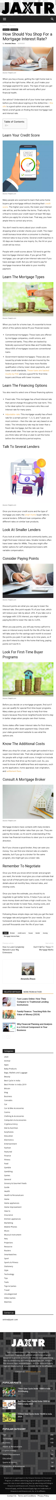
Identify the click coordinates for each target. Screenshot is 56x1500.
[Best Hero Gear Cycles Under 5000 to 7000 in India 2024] (9, 1404)
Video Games (9, 1298)
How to (7, 1211)
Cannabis (8, 1100)
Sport (6, 1258)
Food (6, 1163)
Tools (6, 1282)
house (31, 933)
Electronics (9, 1140)
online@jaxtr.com (33, 1371)
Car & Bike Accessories (14, 1108)
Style (6, 1270)
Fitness (7, 1159)
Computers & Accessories (15, 1120)
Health (7, 1191)
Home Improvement (12, 1207)
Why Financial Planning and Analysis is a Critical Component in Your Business (34, 1027)
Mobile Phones (10, 1227)
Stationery (8, 1266)
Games (7, 1175)
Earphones (9, 1132)
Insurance (8, 1215)
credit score (22, 933)
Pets (6, 1238)
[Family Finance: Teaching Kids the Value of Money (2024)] (9, 1014)
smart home (30, 514)
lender (38, 933)
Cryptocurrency (11, 1124)
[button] (4, 19)
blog (6, 1092)
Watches (8, 1302)
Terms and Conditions (27, 1496)
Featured (8, 1151)
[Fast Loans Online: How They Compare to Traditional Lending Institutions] (9, 1001)
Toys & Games (10, 1286)
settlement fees (14, 771)
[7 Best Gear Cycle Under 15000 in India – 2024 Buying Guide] (9, 1391)
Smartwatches (10, 1254)
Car (5, 1104)
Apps (6, 1064)
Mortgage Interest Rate (11, 936)
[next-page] (8, 1037)
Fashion (7, 1147)
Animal (7, 1061)
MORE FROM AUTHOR (33, 992)
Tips (6, 1278)
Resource (8, 1246)
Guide (6, 1187)
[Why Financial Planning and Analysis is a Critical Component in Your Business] (9, 1027)
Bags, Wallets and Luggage (15, 1072)
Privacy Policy (43, 1496)
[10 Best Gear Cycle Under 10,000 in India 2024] (9, 1417)
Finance (7, 1155)
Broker (12, 933)
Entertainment (10, 1144)
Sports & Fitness (11, 1262)
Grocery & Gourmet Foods (15, 1183)
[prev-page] (4, 1037)
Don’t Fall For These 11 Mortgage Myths (43, 948)
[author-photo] (28, 975)
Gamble (7, 1167)
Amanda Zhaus (10, 43)
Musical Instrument (12, 1234)
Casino (7, 1112)
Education (14, 29)
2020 (6, 1057)
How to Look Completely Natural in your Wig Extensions (13, 950)
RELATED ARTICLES (12, 992)
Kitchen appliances (12, 1219)
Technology (9, 1274)
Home (5, 25)
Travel (7, 1290)
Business (13, 25)
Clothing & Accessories (14, 1116)
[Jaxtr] (28, 8)
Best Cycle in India (12, 1080)
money (45, 933)
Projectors (8, 1242)
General (7, 1179)
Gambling (8, 1171)
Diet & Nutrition (11, 1128)
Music (6, 1230)
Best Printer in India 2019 (15, 1084)
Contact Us (11, 1496)
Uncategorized (10, 1294)
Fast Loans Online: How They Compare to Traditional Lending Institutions (33, 1001)
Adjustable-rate (12, 414)
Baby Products (10, 1068)
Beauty (7, 1076)
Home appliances (11, 1203)
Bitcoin (7, 1088)
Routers (7, 1250)
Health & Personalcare (14, 1195)
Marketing (8, 1223)
